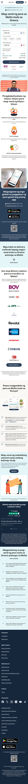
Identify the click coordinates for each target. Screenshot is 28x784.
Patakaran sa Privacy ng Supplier (9, 717)
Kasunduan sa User (6, 708)
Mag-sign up (20, 2)
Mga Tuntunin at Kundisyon (20, 76)
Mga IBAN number (6, 679)
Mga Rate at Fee (5, 667)
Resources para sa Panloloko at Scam (10, 673)
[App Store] (14, 216)
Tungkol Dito (5, 636)
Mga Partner (5, 676)
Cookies (4, 733)
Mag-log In (11, 2)
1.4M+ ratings (15, 8)
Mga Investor (5, 639)
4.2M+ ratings (15, 10)
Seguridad (4, 726)
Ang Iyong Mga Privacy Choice (9, 720)
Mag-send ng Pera (6, 648)
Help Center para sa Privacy (8, 723)
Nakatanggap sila (7, 42)
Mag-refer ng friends (7, 682)
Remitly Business (5, 651)
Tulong (3, 692)
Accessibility (5, 730)
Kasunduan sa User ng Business (9, 711)
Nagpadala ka (6, 30)
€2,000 (12, 38)
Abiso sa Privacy (5, 714)
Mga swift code (5, 670)
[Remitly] (2, 2)
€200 (5, 38)
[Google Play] (14, 211)
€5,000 (19, 38)
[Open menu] (25, 2)
